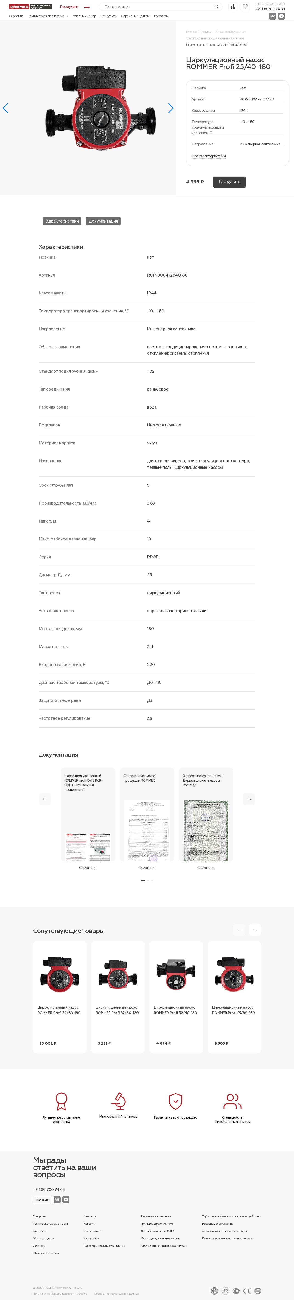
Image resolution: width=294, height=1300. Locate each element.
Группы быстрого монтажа (157, 1223)
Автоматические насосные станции (225, 1231)
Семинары (90, 1216)
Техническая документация (50, 1223)
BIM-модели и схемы (46, 1253)
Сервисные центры (135, 16)
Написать (42, 1199)
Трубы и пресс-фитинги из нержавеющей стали (231, 1216)
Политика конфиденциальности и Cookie (60, 1293)
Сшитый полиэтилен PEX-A (157, 1231)
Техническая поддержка (46, 16)
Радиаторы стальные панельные (104, 1245)
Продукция (206, 31)
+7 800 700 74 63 (270, 9)
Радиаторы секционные (156, 1216)
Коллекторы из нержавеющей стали (163, 1245)
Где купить (108, 16)
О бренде (16, 16)
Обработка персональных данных (116, 1293)
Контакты (161, 16)
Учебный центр (84, 16)
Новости (89, 1223)
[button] (5, 108)
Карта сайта (91, 1238)
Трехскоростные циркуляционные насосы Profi (215, 38)
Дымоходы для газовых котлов (160, 1238)
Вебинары (39, 1245)
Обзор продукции (43, 1238)
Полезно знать (93, 1231)
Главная (191, 31)
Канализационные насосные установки (227, 1238)
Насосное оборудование (231, 31)
